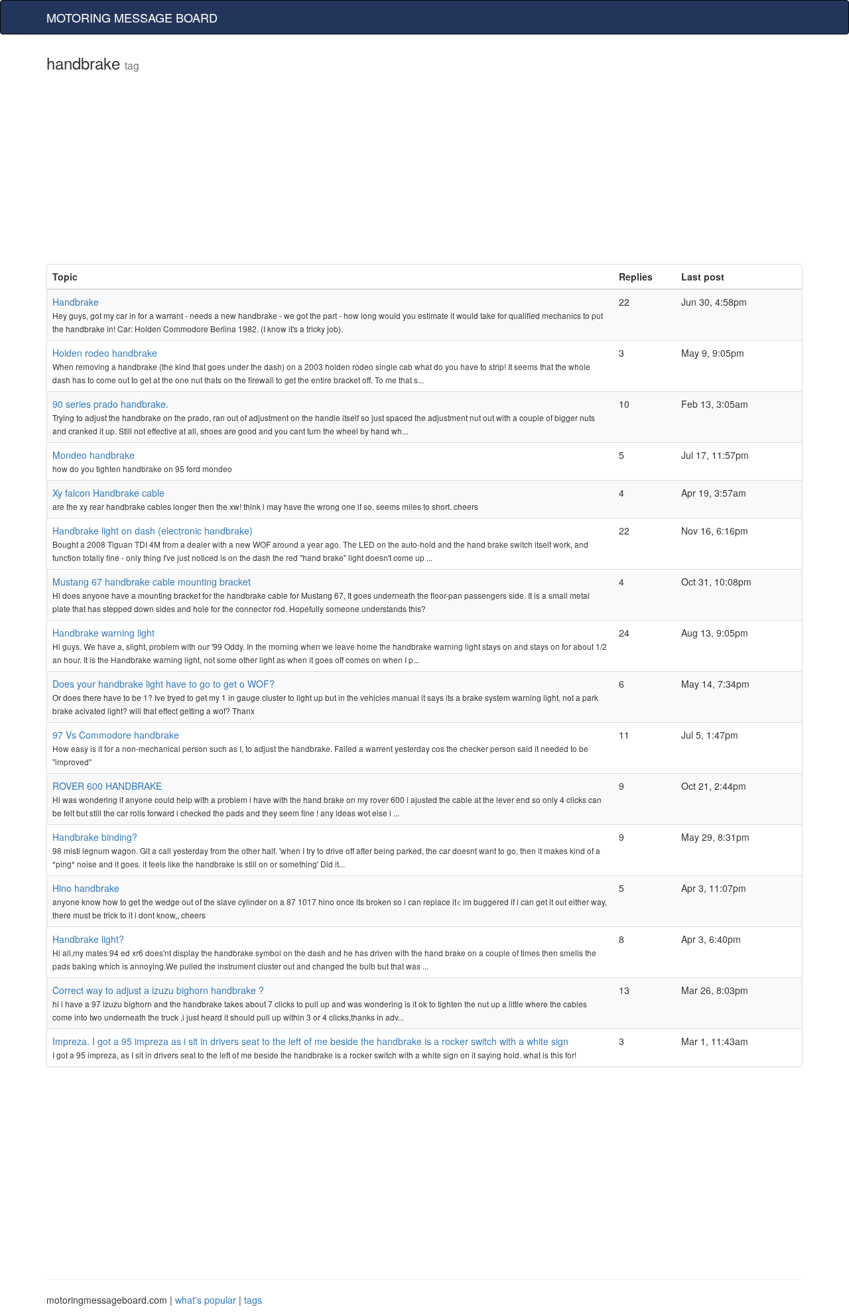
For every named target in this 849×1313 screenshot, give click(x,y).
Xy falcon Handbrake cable (108, 492)
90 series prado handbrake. (110, 403)
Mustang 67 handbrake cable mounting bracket (151, 581)
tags (253, 1299)
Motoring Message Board (132, 17)
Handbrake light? (88, 939)
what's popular (205, 1299)
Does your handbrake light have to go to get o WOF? (163, 683)
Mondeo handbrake (93, 455)
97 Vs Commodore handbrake (115, 734)
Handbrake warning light (103, 632)
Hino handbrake (85, 888)
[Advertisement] (424, 171)
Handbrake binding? (94, 837)
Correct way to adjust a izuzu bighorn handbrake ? (158, 990)
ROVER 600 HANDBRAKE (107, 785)
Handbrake (75, 301)
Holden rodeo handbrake (104, 352)
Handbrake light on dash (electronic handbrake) (152, 530)
